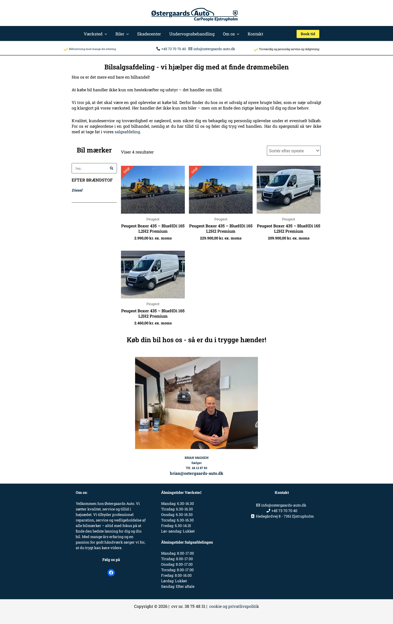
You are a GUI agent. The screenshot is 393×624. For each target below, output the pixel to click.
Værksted (93, 33)
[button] (105, 34)
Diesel (77, 190)
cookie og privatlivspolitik (234, 606)
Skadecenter (149, 33)
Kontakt (255, 33)
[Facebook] (111, 572)
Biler (119, 33)
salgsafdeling (127, 131)
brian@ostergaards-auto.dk (196, 473)
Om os (229, 33)
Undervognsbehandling (192, 33)
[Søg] (111, 168)
